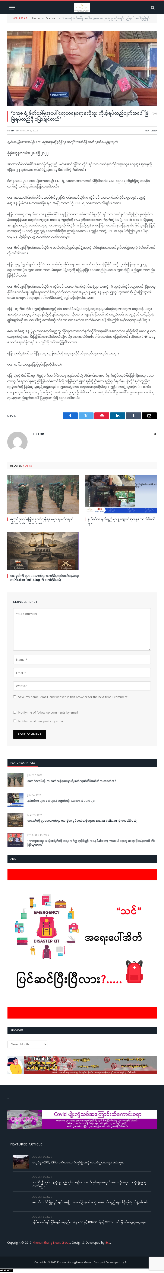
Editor (15, 130)
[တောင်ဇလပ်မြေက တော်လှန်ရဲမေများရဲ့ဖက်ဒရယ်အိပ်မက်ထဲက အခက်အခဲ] (43, 494)
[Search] (152, 7)
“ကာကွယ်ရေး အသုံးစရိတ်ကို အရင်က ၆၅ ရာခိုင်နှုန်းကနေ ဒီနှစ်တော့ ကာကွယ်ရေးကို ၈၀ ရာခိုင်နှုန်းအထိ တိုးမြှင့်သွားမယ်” (91, 843)
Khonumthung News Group (51, 1242)
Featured (151, 130)
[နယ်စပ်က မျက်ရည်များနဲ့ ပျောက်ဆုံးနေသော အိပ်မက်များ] (121, 494)
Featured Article (22, 762)
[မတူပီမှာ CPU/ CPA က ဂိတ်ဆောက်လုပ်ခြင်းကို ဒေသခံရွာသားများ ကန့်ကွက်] (21, 1162)
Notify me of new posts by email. (41, 721)
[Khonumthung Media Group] (82, 8)
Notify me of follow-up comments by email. (48, 712)
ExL (107, 1242)
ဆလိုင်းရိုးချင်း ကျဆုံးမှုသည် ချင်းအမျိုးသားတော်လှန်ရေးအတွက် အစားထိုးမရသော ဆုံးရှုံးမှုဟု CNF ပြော (89, 1184)
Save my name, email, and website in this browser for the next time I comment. (73, 697)
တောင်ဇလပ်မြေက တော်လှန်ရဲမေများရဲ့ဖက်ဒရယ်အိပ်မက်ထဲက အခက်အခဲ (41, 521)
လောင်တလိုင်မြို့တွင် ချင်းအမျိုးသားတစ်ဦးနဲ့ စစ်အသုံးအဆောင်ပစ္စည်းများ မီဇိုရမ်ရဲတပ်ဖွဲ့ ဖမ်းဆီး (90, 1202)
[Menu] (12, 7)
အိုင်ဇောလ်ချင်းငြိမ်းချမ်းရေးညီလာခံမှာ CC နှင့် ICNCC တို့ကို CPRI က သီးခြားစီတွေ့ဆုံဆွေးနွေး (89, 1222)
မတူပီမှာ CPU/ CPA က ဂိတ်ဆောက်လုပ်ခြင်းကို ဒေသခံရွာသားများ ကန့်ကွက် (78, 1162)
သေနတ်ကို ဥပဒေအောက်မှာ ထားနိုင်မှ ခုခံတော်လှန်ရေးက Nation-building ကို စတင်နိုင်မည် (44, 578)
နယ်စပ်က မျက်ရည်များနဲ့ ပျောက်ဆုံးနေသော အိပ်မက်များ (121, 521)
